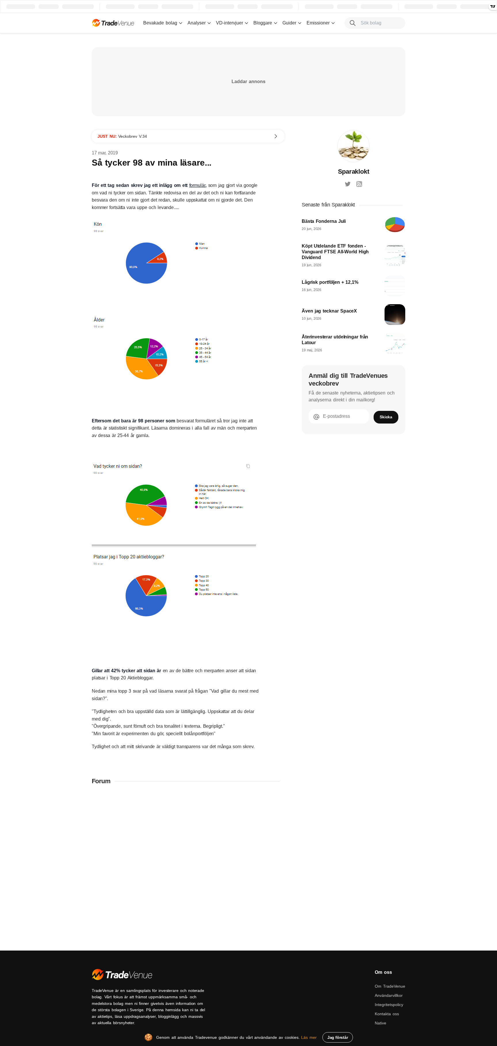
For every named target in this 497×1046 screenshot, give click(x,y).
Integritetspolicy (389, 1004)
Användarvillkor (389, 995)
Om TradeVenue (390, 986)
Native (380, 1023)
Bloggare (262, 22)
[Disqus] (188, 865)
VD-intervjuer (229, 22)
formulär (197, 185)
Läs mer (309, 1037)
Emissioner (318, 22)
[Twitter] (348, 184)
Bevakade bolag (160, 22)
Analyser (197, 22)
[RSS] (359, 184)
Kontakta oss (387, 1013)
